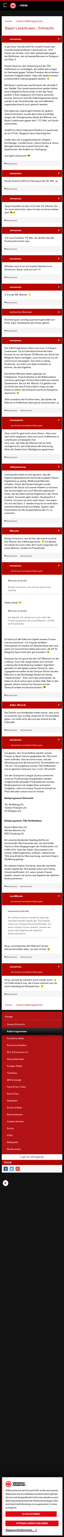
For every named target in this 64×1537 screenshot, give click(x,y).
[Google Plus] (18, 1169)
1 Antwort (25, 410)
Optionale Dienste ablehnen (32, 1523)
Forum (23, 5)
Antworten (11, 163)
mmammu (15, 39)
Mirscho (14, 530)
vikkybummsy (18, 466)
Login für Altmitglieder (32, 1157)
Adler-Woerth (18, 704)
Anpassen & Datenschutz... (19, 1530)
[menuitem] (32, 1024)
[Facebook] (6, 1169)
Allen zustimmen (31, 1514)
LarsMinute (16, 896)
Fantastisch (16, 420)
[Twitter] (12, 1169)
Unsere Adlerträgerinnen (29, 21)
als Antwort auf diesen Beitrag (25, 425)
